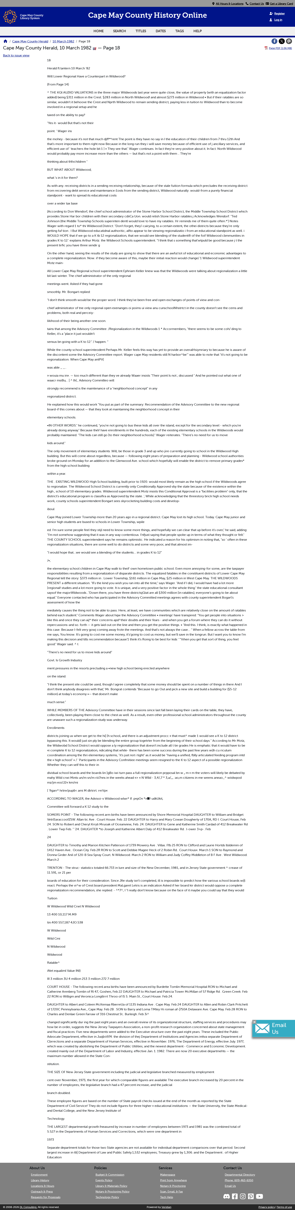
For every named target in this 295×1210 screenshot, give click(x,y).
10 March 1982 (63, 41)
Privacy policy (266, 1207)
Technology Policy (107, 1197)
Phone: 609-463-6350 (239, 1180)
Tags (179, 31)
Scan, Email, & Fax (171, 1191)
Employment (39, 1174)
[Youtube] (259, 1196)
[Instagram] (243, 1196)
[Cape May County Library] (5, 42)
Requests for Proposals (45, 1197)
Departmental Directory (240, 1174)
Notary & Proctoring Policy (112, 1191)
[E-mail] (289, 41)
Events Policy (104, 1180)
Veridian (166, 1207)
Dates (161, 31)
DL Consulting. (28, 1207)
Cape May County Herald (30, 41)
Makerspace (167, 1174)
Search (119, 31)
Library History (40, 1180)
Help (197, 31)
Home (99, 31)
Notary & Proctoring (173, 1186)
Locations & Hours (42, 1186)
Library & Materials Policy (111, 1186)
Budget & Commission (110, 1174)
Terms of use (284, 1207)
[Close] (254, 1022)
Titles (141, 31)
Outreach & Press (42, 1191)
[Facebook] (275, 41)
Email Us (230, 1186)
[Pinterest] (251, 1196)
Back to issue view (16, 55)
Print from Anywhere (173, 1180)
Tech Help (166, 1197)
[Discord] (227, 1196)
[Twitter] (282, 41)
